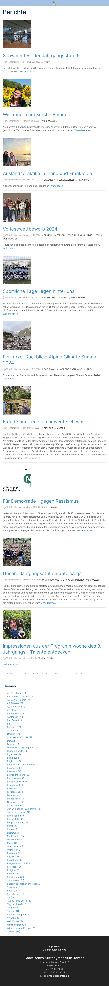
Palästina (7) (13, 853)
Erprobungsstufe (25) (18, 774)
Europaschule (66, 180)
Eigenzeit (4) (14, 754)
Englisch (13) (14, 761)
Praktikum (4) (14, 860)
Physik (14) (13, 856)
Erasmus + (49, 180)
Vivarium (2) (13, 917)
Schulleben (50, 121)
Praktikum (83, 180)
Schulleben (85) (15, 877)
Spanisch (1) (13, 887)
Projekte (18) (14, 866)
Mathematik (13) (16, 836)
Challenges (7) (15, 730)
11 (60, 673)
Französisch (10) (16, 798)
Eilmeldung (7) (15, 757)
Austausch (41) (15, 716)
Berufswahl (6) (15, 720)
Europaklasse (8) (16, 778)
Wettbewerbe (10, 238)
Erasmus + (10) (15, 768)
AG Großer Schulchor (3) (20, 696)
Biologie (48, 428)
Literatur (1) (13, 832)
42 (75, 673)
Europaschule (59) (17, 781)
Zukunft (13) (13, 931)
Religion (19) (13, 870)
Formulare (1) (14, 795)
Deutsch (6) (13, 744)
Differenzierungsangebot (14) (23, 747)
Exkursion (49, 369)
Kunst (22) (12, 825)
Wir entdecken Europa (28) (21, 928)
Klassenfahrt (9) (15, 819)
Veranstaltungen (90, 235)
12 (65, 673)
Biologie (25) (14, 727)
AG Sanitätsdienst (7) (18, 699)
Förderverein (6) (15, 791)
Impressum (54, 946)
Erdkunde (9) (14, 771)
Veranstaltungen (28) (18, 914)
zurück (9, 673)
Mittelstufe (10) (15, 839)
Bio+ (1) (11, 723)
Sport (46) (12, 890)
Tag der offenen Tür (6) (19, 900)
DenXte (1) (12, 740)
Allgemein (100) (15, 713)
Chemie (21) (13, 733)
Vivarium (61, 428)
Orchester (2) (14, 849)
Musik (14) (12, 842)
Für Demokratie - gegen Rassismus (40, 501)
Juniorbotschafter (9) (18, 812)
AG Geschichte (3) (17, 693)
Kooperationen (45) (17, 822)
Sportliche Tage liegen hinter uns (39, 291)
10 (55, 673)
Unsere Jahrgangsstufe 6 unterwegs (42, 573)
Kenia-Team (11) (15, 815)
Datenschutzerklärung (54, 949)
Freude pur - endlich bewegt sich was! (44, 421)
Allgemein (51, 507)
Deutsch (48, 235)
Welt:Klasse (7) (15, 921)
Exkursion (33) (15, 785)
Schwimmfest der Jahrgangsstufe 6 (41, 55)
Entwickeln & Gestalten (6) (21, 764)
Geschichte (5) (15, 802)
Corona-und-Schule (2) (19, 737)
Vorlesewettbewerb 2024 (30, 229)
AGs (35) (12, 710)
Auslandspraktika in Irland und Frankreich (47, 173)
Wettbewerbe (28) (17, 924)
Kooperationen (67, 369)
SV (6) (10, 897)
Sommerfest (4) (15, 880)
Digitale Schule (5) (17, 751)
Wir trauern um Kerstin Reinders (37, 114)
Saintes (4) (13, 873)
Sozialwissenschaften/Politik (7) (24, 883)
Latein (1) (12, 829)
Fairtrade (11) (14, 788)
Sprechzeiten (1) (16, 894)
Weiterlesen (26, 71)
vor (82, 673)
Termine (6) (13, 907)
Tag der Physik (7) (17, 904)
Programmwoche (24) (19, 863)
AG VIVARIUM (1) (16, 706)
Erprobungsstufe (66, 235)
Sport (47, 62)
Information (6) (15, 805)
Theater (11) (13, 911)
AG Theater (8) (15, 703)
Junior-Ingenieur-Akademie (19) (24, 808)
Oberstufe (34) (15, 846)
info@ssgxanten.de (58, 975)
